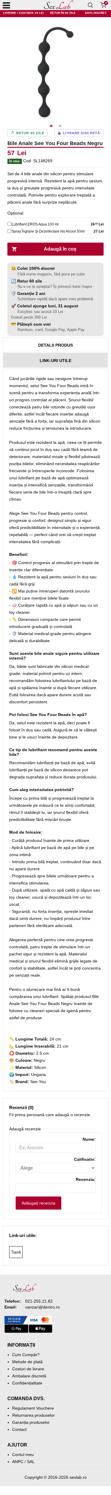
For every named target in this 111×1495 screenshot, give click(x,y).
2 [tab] (60, 126)
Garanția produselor (31, 1422)
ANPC (17, 1461)
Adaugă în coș (60, 248)
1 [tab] (51, 126)
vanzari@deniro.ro (42, 1307)
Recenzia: (86, 1179)
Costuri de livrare (28, 1368)
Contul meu (23, 1454)
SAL (31, 1461)
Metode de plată (27, 1361)
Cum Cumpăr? (26, 1354)
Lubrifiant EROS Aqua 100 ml (35, 224)
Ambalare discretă (29, 1376)
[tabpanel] (55, 72)
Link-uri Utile (55, 360)
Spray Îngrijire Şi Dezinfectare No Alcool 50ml (48, 231)
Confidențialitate (27, 1383)
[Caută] (90, 5)
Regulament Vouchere (33, 1408)
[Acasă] (58, 5)
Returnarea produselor (33, 1415)
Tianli (16, 1252)
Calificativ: (85, 1159)
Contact (19, 1429)
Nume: (89, 1139)
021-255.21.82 (39, 1301)
